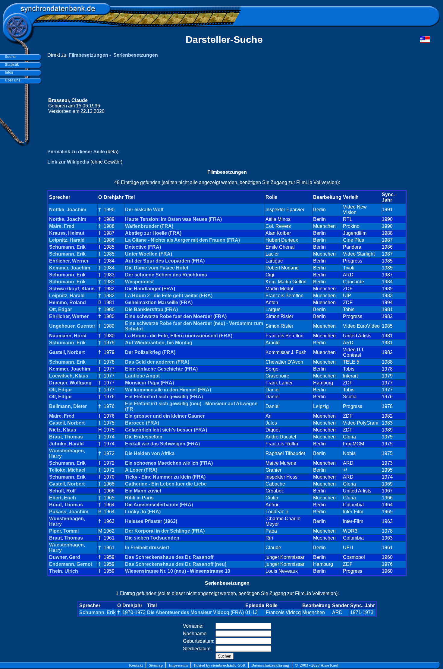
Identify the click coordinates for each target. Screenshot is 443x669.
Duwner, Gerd (64, 557)
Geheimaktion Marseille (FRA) (159, 302)
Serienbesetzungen (135, 55)
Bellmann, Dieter (68, 406)
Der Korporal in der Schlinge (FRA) (165, 531)
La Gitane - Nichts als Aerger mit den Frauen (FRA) (182, 240)
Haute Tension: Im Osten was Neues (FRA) (173, 219)
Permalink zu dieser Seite (76, 151)
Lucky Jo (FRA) (143, 511)
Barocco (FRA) (142, 422)
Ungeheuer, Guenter (72, 326)
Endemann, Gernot (70, 564)
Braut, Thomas (66, 436)
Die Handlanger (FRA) (150, 288)
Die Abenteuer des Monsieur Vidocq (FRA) (195, 612)
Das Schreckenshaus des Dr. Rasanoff (169, 557)
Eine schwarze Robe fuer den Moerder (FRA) (176, 316)
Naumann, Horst (67, 335)
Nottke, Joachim (67, 209)
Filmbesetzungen (88, 55)
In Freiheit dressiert (147, 547)
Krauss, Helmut (66, 233)
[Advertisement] (315, 106)
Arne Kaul (329, 665)
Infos (8, 72)
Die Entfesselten (143, 436)
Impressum (178, 665)
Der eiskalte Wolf (144, 209)
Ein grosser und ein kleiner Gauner (165, 416)
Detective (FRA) (143, 247)
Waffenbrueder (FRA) (149, 226)
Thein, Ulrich (63, 571)
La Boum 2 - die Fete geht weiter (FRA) (168, 295)
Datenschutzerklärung (270, 665)
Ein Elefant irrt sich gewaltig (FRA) (164, 396)
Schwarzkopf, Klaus (72, 288)
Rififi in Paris (139, 497)
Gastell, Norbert (67, 352)
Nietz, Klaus (62, 429)
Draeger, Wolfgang (70, 382)
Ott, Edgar (60, 309)
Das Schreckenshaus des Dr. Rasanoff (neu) (175, 564)
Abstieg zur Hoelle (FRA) (153, 233)
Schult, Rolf (62, 490)
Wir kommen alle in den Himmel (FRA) (168, 389)
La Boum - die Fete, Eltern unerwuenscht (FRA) (178, 335)
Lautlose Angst (142, 375)
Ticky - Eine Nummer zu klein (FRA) (165, 476)
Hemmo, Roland (67, 302)
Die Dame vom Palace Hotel (156, 267)
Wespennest (139, 281)
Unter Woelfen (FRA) (148, 253)
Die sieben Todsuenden (152, 537)
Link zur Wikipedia (68, 161)
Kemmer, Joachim (69, 267)
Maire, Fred (61, 226)
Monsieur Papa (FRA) (149, 382)
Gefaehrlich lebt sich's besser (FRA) (166, 429)
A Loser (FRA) (141, 470)
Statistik (11, 64)
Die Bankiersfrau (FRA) (151, 309)
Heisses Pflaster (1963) (151, 521)
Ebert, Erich (62, 497)
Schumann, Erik (67, 247)
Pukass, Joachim (68, 511)
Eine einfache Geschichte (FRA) (161, 368)
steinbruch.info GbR (228, 665)
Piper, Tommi (64, 531)
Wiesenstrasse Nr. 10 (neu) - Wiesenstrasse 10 (177, 571)
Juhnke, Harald (66, 443)
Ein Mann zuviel (143, 490)
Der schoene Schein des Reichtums (166, 274)
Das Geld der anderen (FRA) (157, 362)
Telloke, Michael (67, 470)
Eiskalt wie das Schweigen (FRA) (162, 443)
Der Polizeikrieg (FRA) (150, 352)
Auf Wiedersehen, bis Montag (158, 342)
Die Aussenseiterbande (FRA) (159, 504)
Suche (9, 57)
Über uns (11, 80)
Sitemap (156, 665)
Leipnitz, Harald (67, 240)
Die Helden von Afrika (149, 453)
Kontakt (136, 665)
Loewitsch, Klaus (68, 375)
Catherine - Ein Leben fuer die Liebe (166, 483)
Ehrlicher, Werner (69, 260)
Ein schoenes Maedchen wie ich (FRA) (169, 463)
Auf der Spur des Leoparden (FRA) (165, 260)
